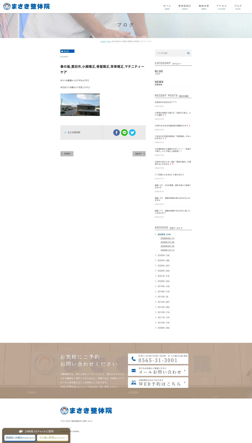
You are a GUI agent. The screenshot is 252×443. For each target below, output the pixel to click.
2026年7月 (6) (168, 242)
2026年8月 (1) (168, 238)
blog (66, 51)
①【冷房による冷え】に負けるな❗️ (169, 174)
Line (124, 132)
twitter (132, 132)
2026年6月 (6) (168, 246)
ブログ (108, 41)
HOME (103, 41)
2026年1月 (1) (168, 250)
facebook (116, 132)
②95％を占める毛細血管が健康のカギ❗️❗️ (173, 125)
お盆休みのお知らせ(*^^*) (166, 102)
